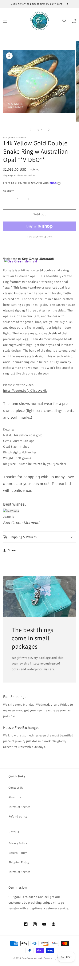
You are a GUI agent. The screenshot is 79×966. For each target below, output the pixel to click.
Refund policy (17, 816)
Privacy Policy (17, 843)
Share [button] (12, 550)
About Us (14, 797)
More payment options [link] (39, 236)
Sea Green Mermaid (32, 958)
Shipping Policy (18, 862)
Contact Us (15, 787)
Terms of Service (19, 807)
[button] (5, 20)
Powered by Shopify (55, 958)
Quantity (8, 190)
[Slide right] (49, 129)
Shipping (7, 175)
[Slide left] (30, 129)
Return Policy (17, 853)
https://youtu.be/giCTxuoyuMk (25, 390)
